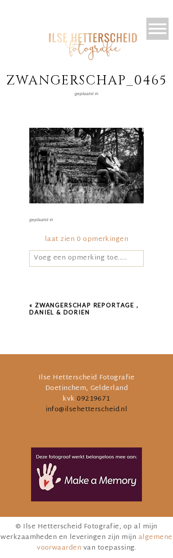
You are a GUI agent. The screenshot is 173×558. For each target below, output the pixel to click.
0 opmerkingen (86, 239)
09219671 (93, 399)
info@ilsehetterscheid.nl (87, 410)
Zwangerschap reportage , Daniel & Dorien (83, 309)
